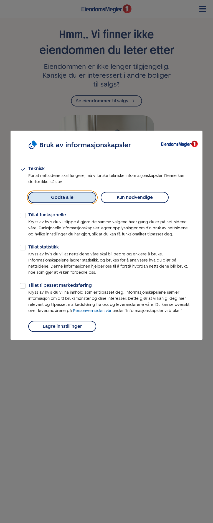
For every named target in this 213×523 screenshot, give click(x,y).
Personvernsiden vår (92, 310)
